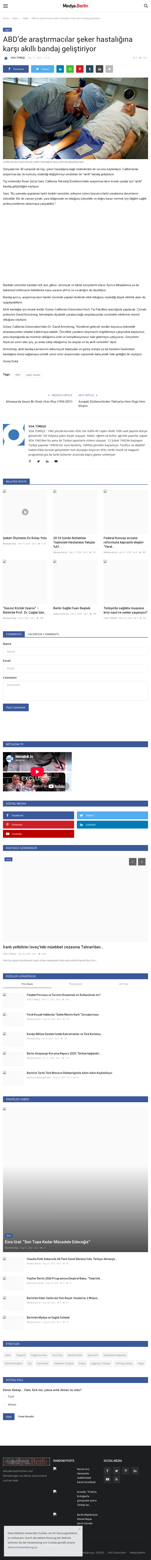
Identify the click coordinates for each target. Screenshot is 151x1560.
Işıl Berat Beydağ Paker (39, 1077)
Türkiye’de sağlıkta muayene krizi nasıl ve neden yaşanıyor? (125, 610)
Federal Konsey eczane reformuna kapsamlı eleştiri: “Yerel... (124, 542)
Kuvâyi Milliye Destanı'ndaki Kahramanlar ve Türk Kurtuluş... (65, 1034)
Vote (9, 1417)
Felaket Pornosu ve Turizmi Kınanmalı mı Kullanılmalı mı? (64, 995)
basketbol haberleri (115, 1355)
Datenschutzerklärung (21, 1547)
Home (6, 18)
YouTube (57, 1355)
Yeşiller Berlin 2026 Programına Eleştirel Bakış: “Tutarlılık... (64, 1278)
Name (7, 644)
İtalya (82, 1363)
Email (7, 661)
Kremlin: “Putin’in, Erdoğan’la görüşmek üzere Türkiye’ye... (87, 1498)
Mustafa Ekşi (9, 543)
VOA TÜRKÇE (18, 57)
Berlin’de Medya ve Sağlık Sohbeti (48, 1317)
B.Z (29, 1363)
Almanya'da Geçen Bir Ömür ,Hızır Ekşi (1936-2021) (39, 401)
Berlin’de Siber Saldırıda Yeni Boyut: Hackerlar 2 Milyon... (63, 1298)
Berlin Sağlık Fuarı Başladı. (72, 608)
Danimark (42, 1363)
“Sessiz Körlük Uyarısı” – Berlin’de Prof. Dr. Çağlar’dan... (24, 610)
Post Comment (15, 707)
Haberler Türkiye (63, 1363)
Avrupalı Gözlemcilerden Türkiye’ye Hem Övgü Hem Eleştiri (111, 404)
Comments (14, 634)
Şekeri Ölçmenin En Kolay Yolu (25, 538)
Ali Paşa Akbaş (124, 1363)
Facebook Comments (43, 634)
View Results (26, 1416)
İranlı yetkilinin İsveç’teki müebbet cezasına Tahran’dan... (53, 947)
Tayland (20, 1355)
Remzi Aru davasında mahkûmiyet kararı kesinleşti (86, 1476)
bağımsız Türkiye (100, 1363)
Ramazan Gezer (35, 1282)
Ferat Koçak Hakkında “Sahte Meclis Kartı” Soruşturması (63, 1014)
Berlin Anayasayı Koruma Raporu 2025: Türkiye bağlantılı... (64, 1053)
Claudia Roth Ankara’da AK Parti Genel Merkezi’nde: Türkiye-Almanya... (72, 1259)
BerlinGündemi (13, 1363)
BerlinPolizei (75, 1355)
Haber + (16, 18)
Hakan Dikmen (61, 613)
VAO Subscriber (117, 1552)
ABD (17, 374)
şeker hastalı (33, 374)
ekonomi (93, 1355)
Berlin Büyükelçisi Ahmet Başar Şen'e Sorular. (87, 1519)
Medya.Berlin (60, 552)
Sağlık (26, 18)
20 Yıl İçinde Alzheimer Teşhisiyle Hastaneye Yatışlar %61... (74, 542)
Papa (141, 1363)
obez (8, 1355)
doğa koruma (39, 1355)
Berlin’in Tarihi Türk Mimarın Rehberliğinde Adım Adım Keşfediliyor (69, 1073)
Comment (10, 677)
